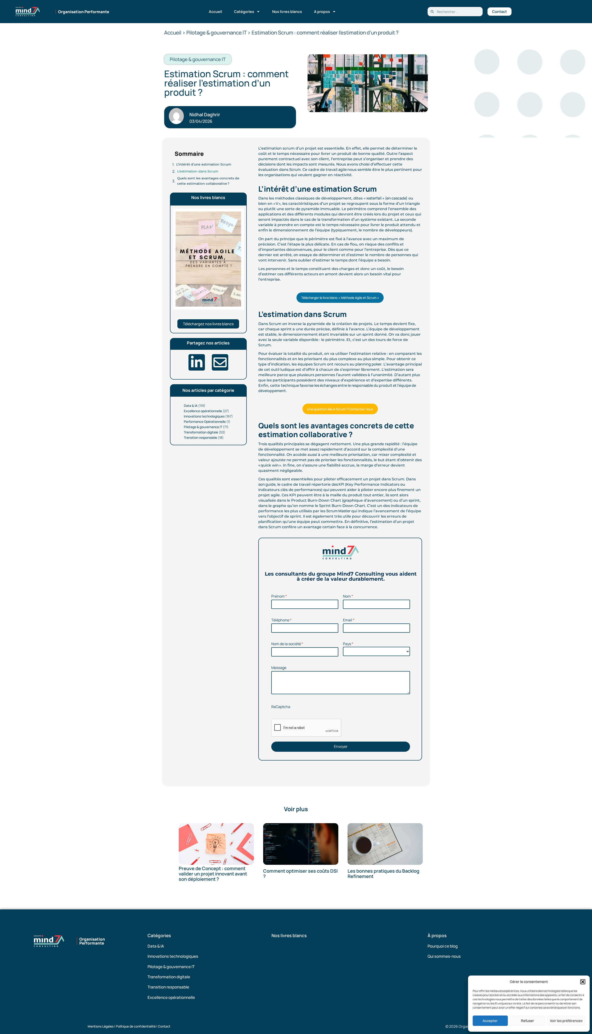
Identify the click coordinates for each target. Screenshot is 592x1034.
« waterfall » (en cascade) (385, 198)
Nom (347, 596)
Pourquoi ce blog (443, 946)
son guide (266, 484)
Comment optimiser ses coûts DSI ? (300, 873)
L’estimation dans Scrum (197, 171)
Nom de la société (286, 644)
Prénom (278, 596)
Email (347, 620)
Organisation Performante (83, 11)
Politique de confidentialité (136, 1026)
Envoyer (341, 746)
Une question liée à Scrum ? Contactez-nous (340, 409)
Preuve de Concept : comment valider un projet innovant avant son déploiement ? (213, 874)
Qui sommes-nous (444, 956)
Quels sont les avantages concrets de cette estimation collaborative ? (208, 181)
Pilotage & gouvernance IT (203, 427)
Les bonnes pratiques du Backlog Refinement (383, 873)
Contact (164, 1026)
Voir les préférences (566, 1020)
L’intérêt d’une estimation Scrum (203, 164)
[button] (582, 981)
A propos (322, 11)
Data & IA (190, 405)
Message (278, 667)
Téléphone (280, 620)
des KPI (338, 484)
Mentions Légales (101, 1026)
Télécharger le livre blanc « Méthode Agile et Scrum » (340, 297)
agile (342, 169)
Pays (347, 644)
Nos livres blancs (287, 11)
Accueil (215, 11)
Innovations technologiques (204, 416)
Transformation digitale (201, 432)
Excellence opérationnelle (203, 411)
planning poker (368, 364)
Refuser (527, 1020)
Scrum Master (338, 510)
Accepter (490, 1020)
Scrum (295, 169)
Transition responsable (200, 437)
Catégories (244, 11)
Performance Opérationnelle (205, 421)
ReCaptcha (280, 707)
